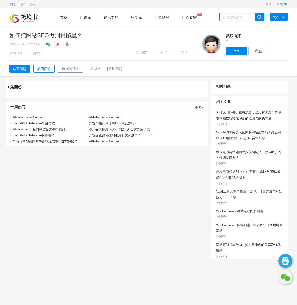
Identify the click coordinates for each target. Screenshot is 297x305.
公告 (32, 4)
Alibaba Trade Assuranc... (30, 117)
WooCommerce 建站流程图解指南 (239, 211)
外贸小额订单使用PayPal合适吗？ (113, 123)
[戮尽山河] (211, 44)
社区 (22, 4)
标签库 (136, 17)
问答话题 (162, 17)
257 (144, 52)
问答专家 (189, 16)
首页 (63, 17)
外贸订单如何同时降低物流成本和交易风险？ (45, 141)
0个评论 (221, 124)
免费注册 (282, 4)
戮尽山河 (233, 35)
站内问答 (15, 53)
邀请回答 (72, 68)
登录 (268, 4)
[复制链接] (114, 68)
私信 (258, 51)
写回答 (46, 68)
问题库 (85, 17)
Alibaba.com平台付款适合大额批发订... (40, 129)
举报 (97, 68)
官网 (12, 4)
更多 (199, 107)
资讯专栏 (110, 17)
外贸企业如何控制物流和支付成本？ (115, 135)
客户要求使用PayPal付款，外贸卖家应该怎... (121, 129)
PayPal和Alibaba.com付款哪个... (35, 135)
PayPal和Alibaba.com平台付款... (35, 123)
